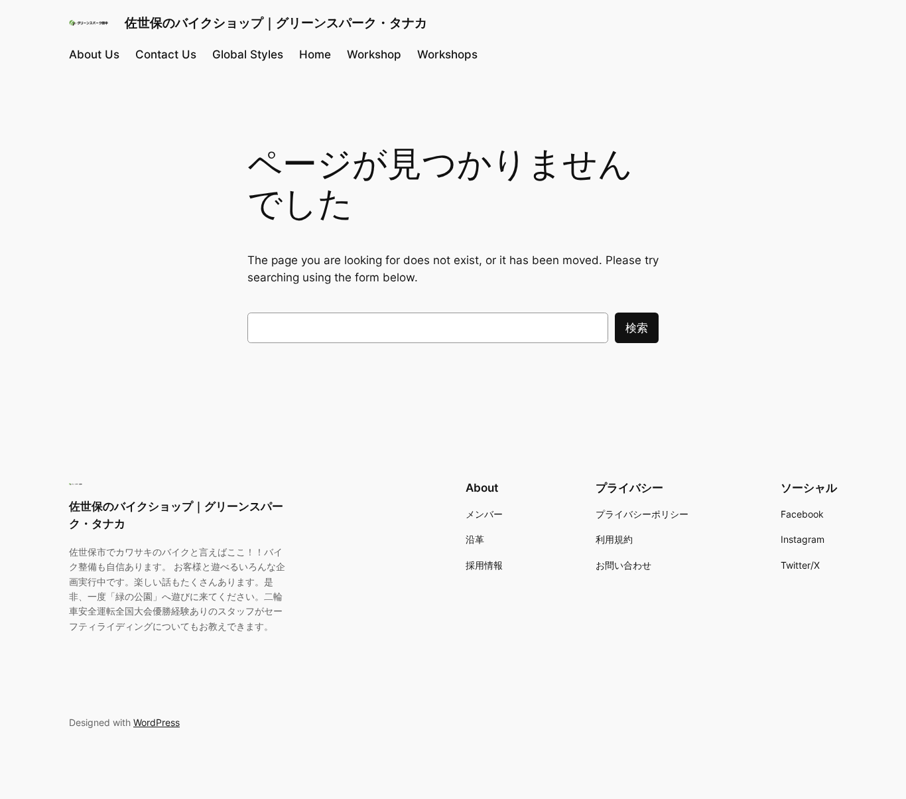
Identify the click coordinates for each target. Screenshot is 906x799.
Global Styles (247, 54)
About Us (94, 54)
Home (315, 54)
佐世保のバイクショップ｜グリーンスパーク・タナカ (276, 23)
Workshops (447, 54)
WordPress (156, 722)
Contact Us (165, 54)
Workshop (374, 54)
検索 (636, 327)
